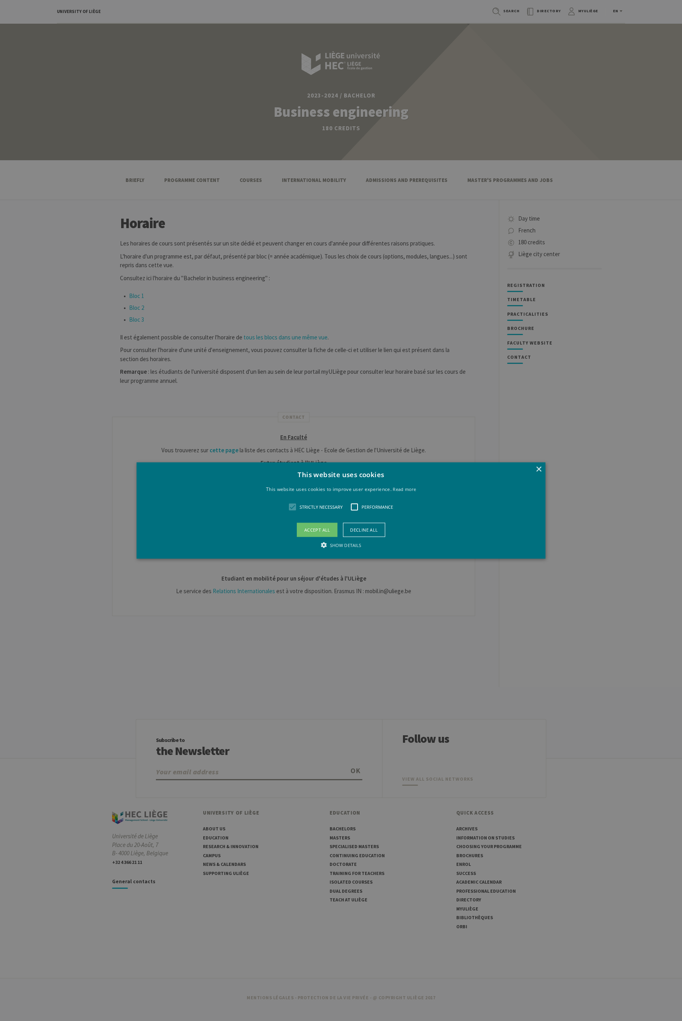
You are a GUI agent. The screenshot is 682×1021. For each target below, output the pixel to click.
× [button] (538, 469)
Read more (404, 489)
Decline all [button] (364, 530)
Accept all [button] (317, 530)
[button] (341, 510)
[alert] (341, 510)
